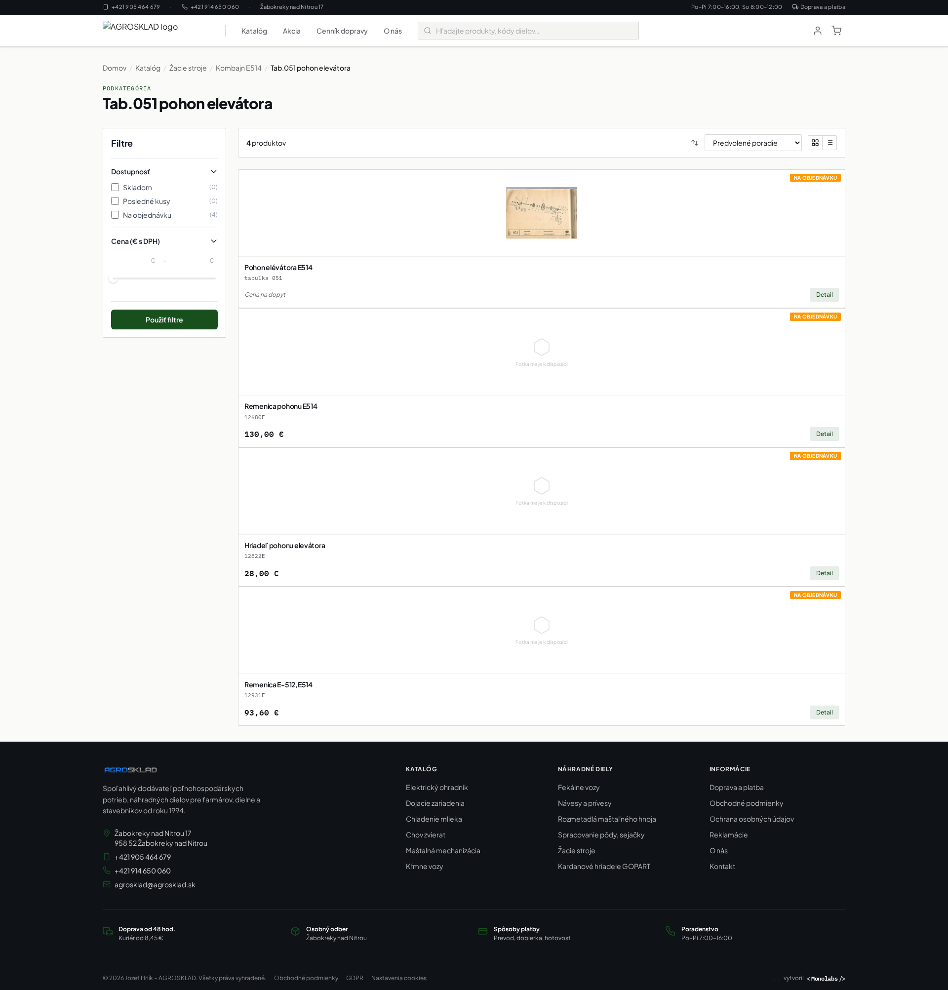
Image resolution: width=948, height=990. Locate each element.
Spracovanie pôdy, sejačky (601, 834)
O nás (393, 30)
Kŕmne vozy (424, 866)
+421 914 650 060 (215, 6)
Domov (114, 67)
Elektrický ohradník (437, 787)
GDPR (354, 978)
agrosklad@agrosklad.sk (155, 884)
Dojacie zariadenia (435, 802)
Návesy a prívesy (585, 802)
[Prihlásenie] (818, 31)
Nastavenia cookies (399, 978)
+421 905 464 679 (136, 6)
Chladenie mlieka (434, 818)
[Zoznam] (829, 143)
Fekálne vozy (579, 787)
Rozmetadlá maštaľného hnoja (607, 818)
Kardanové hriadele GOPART (604, 866)
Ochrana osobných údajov (752, 818)
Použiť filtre (164, 319)
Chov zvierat (425, 834)
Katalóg (254, 30)
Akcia (292, 30)
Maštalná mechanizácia (443, 850)
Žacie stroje (188, 67)
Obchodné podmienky (747, 802)
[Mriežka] (815, 143)
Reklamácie (729, 834)
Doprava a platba (822, 6)
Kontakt (722, 866)
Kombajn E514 (239, 67)
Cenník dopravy (342, 30)
